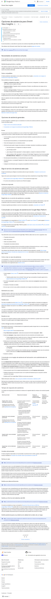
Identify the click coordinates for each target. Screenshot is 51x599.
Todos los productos (5, 588)
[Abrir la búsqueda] (35, 1)
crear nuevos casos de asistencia (34, 224)
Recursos (5, 18)
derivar (3, 226)
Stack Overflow (22, 220)
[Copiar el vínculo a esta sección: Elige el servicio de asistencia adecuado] (29, 169)
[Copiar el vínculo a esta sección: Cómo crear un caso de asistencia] (22, 257)
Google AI (3, 586)
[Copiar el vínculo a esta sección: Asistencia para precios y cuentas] (22, 64)
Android (19, 562)
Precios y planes (38, 562)
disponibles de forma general (10, 406)
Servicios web (20, 568)
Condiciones (3, 593)
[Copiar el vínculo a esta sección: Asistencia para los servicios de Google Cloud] (29, 107)
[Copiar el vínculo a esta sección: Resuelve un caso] (11, 316)
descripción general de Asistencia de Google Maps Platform (14, 304)
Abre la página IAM (8, 330)
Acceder (48, 1)
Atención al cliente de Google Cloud (9, 112)
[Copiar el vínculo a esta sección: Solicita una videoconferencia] (19, 481)
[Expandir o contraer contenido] (9, 28)
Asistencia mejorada (38, 229)
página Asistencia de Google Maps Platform (16, 278)
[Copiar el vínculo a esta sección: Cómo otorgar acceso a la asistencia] (24, 324)
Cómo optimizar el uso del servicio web (8, 570)
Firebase (3, 582)
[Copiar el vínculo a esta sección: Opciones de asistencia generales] (25, 117)
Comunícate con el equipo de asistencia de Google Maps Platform (18, 127)
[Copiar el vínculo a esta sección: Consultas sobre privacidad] (15, 451)
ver (44, 224)
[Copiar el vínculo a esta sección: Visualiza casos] (10, 300)
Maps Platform (15, 1)
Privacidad (9, 593)
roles (2, 328)
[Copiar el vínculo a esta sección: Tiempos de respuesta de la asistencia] (24, 388)
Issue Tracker (33, 220)
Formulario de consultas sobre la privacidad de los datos (23, 455)
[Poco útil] (49, 17)
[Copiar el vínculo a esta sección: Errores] (6, 130)
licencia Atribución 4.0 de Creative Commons (37, 543)
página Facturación (29, 267)
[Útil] (47, 17)
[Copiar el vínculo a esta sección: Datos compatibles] (13, 73)
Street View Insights (7, 5)
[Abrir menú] (2, 1)
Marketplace (30, 269)
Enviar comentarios (44, 21)
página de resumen (36, 46)
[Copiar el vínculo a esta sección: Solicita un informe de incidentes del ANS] (26, 498)
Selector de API (4, 564)
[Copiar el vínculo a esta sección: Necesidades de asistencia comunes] (27, 56)
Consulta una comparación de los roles (20, 252)
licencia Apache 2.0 (18, 544)
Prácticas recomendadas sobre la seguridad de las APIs (8, 567)
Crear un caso (14, 273)
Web (19, 566)
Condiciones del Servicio (39, 568)
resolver (47, 224)
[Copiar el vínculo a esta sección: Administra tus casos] (14, 291)
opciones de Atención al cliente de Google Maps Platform (23, 231)
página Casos (18, 302)
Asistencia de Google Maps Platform (14, 178)
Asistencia (37, 566)
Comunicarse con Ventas (42, 5)
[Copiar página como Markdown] (18, 24)
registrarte (11, 50)
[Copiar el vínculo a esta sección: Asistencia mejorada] (14, 184)
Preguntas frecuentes (5, 562)
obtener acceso (21, 262)
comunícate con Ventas (38, 205)
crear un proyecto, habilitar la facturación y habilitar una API (28, 378)
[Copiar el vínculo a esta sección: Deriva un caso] (11, 459)
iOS (18, 564)
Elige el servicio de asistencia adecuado (13, 124)
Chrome (3, 580)
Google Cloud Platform (5, 584)
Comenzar (31, 5)
